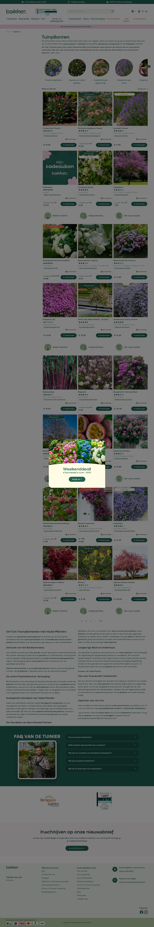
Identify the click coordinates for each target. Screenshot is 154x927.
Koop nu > (77, 479)
